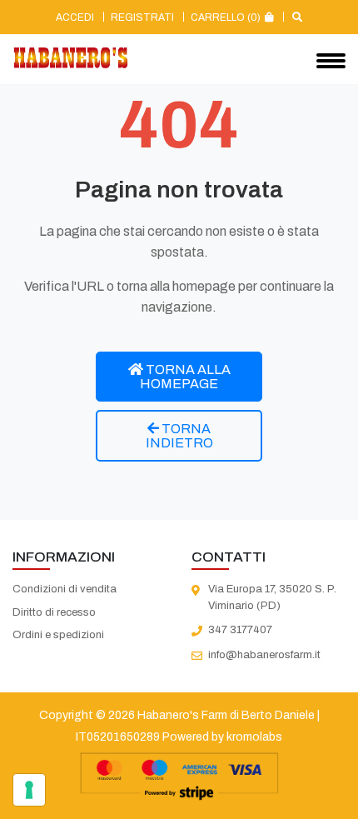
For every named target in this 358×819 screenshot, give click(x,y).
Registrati (142, 17)
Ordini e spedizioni (58, 635)
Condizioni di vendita (64, 589)
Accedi (75, 17)
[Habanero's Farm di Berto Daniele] (70, 58)
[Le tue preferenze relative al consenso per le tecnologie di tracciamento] (29, 790)
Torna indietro (179, 436)
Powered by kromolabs (222, 737)
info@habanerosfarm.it (264, 655)
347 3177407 (240, 630)
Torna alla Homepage (185, 376)
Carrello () (227, 17)
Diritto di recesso (54, 612)
